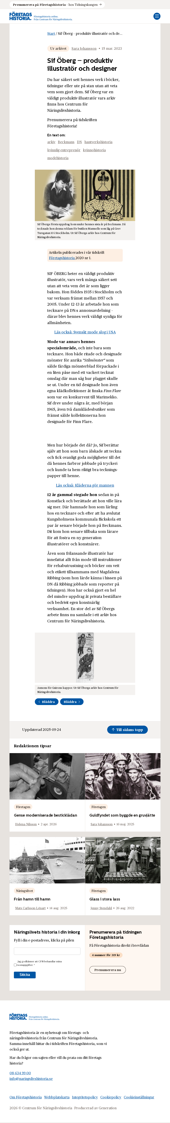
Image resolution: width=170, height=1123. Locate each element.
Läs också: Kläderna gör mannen (85, 485)
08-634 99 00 (20, 1073)
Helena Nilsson (26, 824)
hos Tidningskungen (55, 4)
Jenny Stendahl (101, 908)
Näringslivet (24, 890)
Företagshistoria (62, 257)
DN (79, 141)
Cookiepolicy (110, 1097)
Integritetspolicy (85, 1097)
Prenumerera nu (107, 970)
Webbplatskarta (56, 1097)
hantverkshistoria (98, 141)
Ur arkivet (58, 48)
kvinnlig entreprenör (63, 150)
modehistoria (57, 157)
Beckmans (66, 141)
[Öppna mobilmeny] (156, 16)
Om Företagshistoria (26, 1097)
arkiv (51, 141)
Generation (108, 1108)
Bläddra (48, 701)
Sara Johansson (84, 48)
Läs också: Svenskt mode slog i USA (85, 332)
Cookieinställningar (139, 1097)
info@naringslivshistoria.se (31, 1078)
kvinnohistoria (94, 150)
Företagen (23, 807)
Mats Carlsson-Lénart (30, 908)
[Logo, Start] (41, 16)
